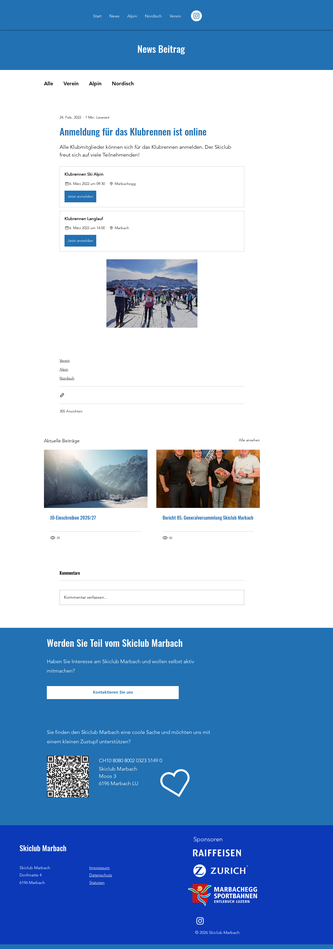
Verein (71, 83)
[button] (152, 186)
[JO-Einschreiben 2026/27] (96, 479)
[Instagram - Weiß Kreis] (196, 15)
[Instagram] (200, 921)
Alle (48, 83)
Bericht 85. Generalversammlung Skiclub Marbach (208, 517)
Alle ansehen (249, 440)
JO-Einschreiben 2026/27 (73, 517)
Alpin (95, 83)
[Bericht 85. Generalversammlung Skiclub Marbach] (208, 479)
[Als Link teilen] (62, 395)
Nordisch (123, 83)
